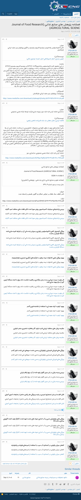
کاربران (56, 14)
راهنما (6, 494)
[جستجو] (3, 14)
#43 (3, 415)
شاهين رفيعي (31, 120)
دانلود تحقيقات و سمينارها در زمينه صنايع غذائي (51, 477)
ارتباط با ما (32, 494)
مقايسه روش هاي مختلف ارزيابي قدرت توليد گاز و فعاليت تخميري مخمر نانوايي (38, 337)
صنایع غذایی (26, 477)
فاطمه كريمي (60, 120)
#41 (3, 369)
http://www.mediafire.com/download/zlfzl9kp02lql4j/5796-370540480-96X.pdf (34, 158)
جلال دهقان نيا (50, 120)
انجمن (76, 14)
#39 (3, 325)
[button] (61, 14)
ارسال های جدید (75, 17)
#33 (3, 163)
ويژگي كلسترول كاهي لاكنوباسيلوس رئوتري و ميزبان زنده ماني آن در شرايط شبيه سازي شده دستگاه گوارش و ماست (35, 246)
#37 (3, 276)
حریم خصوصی (13, 494)
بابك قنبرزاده (40, 120)
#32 (3, 103)
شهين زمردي (60, 59)
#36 (3, 254)
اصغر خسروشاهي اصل (48, 59)
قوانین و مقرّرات (23, 494)
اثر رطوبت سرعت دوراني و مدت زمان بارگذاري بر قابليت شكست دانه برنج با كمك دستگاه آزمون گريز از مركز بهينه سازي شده (34, 294)
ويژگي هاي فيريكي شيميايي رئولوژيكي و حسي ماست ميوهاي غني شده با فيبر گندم (37, 359)
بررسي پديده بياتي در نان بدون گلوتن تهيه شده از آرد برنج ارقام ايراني (42, 381)
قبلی (76, 35)
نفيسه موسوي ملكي (33, 59)
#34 (3, 206)
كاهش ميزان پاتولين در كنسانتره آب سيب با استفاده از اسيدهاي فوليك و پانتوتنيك (37, 454)
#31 (3, 39)
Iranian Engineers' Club (40, 498)
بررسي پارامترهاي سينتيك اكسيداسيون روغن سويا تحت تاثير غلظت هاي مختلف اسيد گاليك (34, 218)
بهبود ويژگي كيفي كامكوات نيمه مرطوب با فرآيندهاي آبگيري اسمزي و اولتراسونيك (38, 267)
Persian (75, 494)
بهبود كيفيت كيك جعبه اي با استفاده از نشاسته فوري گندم (45, 315)
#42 (3, 391)
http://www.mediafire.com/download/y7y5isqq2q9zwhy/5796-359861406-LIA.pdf (33, 98)
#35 (3, 228)
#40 (3, 347)
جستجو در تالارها (64, 17)
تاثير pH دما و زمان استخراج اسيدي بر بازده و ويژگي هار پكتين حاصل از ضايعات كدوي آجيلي (34, 403)
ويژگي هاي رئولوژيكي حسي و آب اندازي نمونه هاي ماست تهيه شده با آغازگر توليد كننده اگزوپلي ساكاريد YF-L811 (33, 433)
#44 (3, 442)
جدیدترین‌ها (67, 14)
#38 (3, 303)
